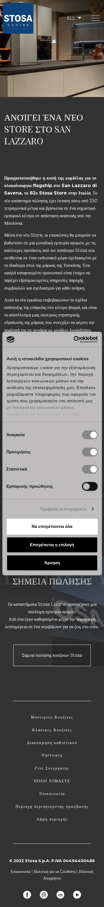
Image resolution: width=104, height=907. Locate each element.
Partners (52, 755)
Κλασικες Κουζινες (52, 729)
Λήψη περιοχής (52, 819)
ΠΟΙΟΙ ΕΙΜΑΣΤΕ (52, 780)
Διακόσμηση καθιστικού (52, 742)
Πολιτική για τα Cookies (54, 871)
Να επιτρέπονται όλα (52, 526)
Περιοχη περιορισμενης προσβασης (52, 806)
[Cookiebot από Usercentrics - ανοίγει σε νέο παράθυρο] (74, 339)
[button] (73, 18)
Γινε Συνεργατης (52, 768)
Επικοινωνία (52, 793)
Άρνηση (52, 562)
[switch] (90, 452)
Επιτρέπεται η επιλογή (52, 544)
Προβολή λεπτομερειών (63, 509)
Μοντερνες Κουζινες (52, 717)
